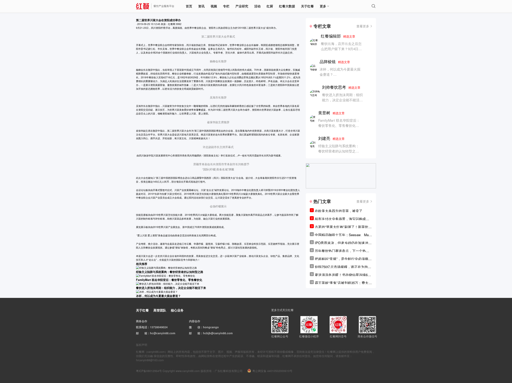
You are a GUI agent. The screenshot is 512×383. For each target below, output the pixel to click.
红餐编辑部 (338, 36)
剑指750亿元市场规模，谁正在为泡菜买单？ (343, 266)
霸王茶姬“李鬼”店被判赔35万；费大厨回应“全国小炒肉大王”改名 (343, 282)
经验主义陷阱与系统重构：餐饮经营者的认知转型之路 (338, 148)
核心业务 (177, 310)
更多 (323, 6)
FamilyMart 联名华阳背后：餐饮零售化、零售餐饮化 (339, 123)
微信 (197, 327)
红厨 (270, 6)
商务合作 (141, 321)
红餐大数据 (287, 6)
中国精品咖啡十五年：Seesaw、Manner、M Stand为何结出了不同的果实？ (342, 234)
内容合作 (194, 321)
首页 (189, 6)
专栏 (226, 6)
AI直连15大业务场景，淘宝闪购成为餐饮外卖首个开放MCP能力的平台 (342, 218)
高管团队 (159, 310)
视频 (214, 6)
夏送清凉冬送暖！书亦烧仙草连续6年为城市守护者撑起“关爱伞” (343, 274)
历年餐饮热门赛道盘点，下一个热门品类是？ (342, 250)
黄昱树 (331, 112)
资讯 (201, 6)
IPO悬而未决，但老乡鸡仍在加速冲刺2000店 (343, 242)
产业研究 (241, 6)
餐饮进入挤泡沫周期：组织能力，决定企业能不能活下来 (342, 99)
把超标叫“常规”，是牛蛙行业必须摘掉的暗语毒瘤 (343, 258)
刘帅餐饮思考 (341, 87)
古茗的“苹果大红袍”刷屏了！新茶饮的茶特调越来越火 (343, 226)
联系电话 (141, 327)
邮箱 (144, 333)
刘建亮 (331, 138)
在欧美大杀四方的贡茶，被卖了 (338, 210)
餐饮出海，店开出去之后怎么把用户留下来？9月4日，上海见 (341, 48)
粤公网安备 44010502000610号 (272, 371)
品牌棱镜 (335, 61)
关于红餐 (307, 6)
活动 (257, 6)
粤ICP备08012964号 (149, 371)
